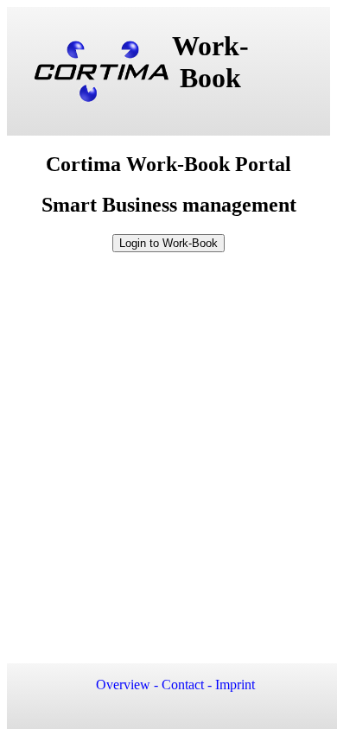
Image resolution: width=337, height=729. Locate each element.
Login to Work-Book (168, 243)
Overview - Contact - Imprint (175, 684)
